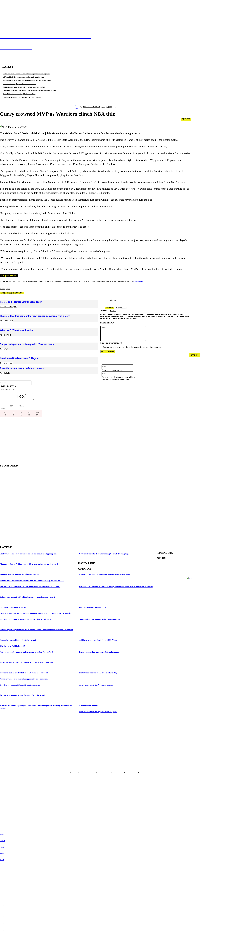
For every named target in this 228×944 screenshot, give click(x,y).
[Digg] (217, 300)
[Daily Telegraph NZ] (77, 106)
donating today (138, 281)
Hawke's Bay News (6, 805)
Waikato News (5, 803)
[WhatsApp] (192, 300)
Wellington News (6, 809)
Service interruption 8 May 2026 (12, 876)
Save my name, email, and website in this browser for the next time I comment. (132, 347)
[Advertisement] (20, 439)
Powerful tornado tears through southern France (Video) (21, 97)
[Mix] (209, 300)
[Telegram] (124, 300)
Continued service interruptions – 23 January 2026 (19, 880)
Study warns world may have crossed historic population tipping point (26, 74)
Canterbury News (6, 815)
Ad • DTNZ (4, 349)
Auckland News (5, 800)
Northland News (5, 798)
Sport (186, 119)
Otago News (4, 817)
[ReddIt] (158, 300)
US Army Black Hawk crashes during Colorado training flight (23, 77)
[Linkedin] (175, 300)
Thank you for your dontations (11, 871)
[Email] (150, 300)
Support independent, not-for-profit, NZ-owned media (27, 344)
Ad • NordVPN (5, 335)
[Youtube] (14, 767)
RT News (113, 311)
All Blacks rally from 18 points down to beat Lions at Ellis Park (24, 87)
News (2, 834)
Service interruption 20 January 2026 (14, 885)
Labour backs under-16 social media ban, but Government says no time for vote (29, 90)
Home (2, 289)
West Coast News (6, 813)
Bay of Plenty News (6, 802)
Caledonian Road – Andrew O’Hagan (19, 358)
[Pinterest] (184, 300)
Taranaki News (5, 807)
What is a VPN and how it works (16, 330)
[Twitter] (133, 300)
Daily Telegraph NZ (91, 107)
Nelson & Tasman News (8, 811)
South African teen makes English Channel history (19, 94)
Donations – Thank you (9, 889)
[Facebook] (141, 300)
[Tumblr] (201, 300)
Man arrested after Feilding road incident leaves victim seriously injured (27, 80)
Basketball (121, 308)
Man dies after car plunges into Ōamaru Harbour (19, 84)
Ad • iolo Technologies (8, 306)
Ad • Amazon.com (6, 321)
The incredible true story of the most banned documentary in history (35, 315)
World (2, 841)
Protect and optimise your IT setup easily (21, 301)
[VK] (166, 300)
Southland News (5, 819)
